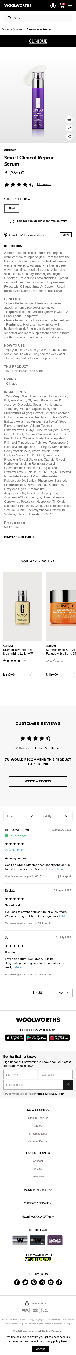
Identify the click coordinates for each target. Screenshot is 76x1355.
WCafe (38, 1168)
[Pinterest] (34, 1282)
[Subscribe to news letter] (68, 1085)
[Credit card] (37, 1240)
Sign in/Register (38, 1117)
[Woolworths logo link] (18, 5)
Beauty (5, 29)
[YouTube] (51, 1282)
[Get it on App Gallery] (60, 1037)
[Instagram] (42, 1282)
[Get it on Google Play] (37, 1037)
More (60, 869)
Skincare (17, 29)
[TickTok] (59, 1282)
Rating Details (45, 748)
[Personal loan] (55, 1240)
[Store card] (20, 1240)
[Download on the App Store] (15, 1037)
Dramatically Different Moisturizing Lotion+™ (18, 651)
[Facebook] (17, 1282)
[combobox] (41, 18)
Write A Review (38, 781)
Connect (38, 1160)
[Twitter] (25, 1282)
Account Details (38, 1141)
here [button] (63, 1341)
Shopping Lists (38, 1133)
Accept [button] (40, 1349)
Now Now (38, 1176)
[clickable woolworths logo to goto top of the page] (38, 1019)
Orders (38, 1125)
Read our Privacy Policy (51, 1093)
